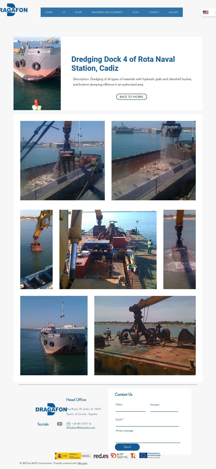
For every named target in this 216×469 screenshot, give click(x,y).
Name (119, 404)
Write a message (124, 430)
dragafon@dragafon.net (80, 427)
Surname (154, 404)
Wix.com (82, 463)
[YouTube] (59, 424)
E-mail (119, 419)
